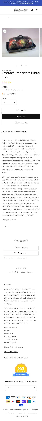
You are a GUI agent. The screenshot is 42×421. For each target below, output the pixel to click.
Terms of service (21, 413)
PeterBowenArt (12, 410)
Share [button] (6, 226)
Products (14, 17)
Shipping (11, 90)
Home (8, 17)
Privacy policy (11, 413)
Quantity (4, 98)
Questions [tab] (21, 258)
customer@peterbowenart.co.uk (16, 357)
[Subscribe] (34, 387)
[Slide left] (16, 65)
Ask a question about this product (14, 132)
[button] (4, 10)
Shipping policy (32, 413)
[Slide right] (25, 65)
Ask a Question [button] (22, 253)
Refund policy (35, 410)
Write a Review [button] (22, 248)
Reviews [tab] (7, 258)
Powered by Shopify (23, 410)
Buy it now (21, 116)
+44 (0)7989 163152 (11, 351)
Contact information (22, 416)
